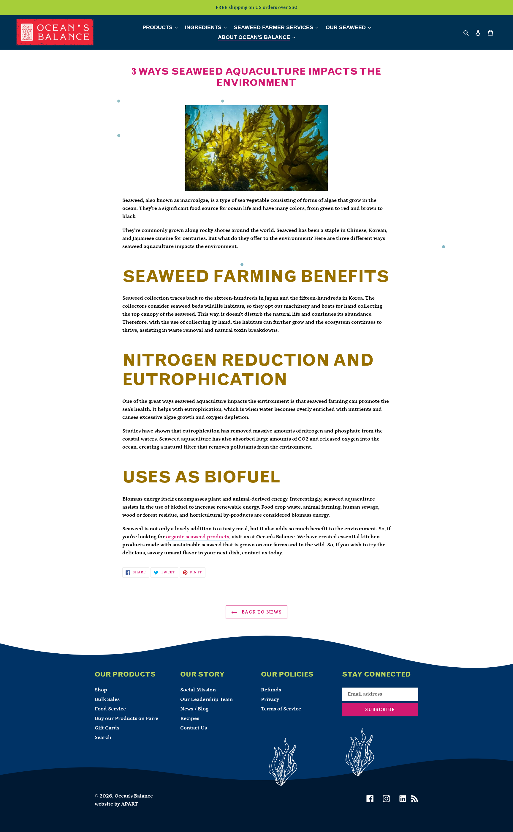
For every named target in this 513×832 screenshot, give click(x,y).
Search (103, 737)
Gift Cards (107, 728)
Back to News (261, 612)
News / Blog (194, 709)
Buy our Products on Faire (126, 718)
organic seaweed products (197, 537)
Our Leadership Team (206, 699)
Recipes (189, 718)
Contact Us (193, 728)
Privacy (270, 699)
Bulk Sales (107, 699)
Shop (101, 690)
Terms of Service (281, 709)
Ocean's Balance (134, 796)
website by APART (116, 804)
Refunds (271, 690)
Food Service (110, 709)
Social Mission (198, 690)
